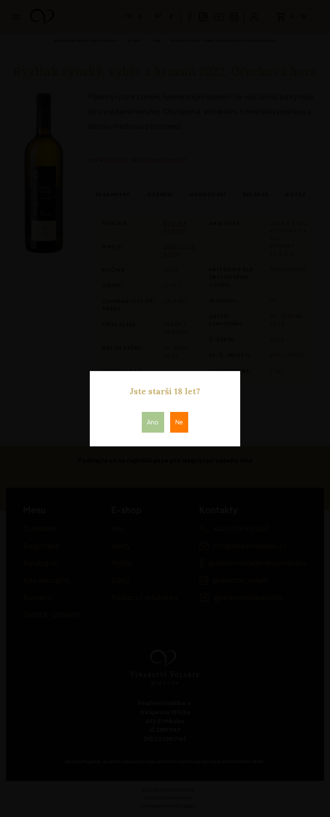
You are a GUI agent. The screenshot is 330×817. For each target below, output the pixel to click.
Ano (153, 422)
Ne (179, 422)
